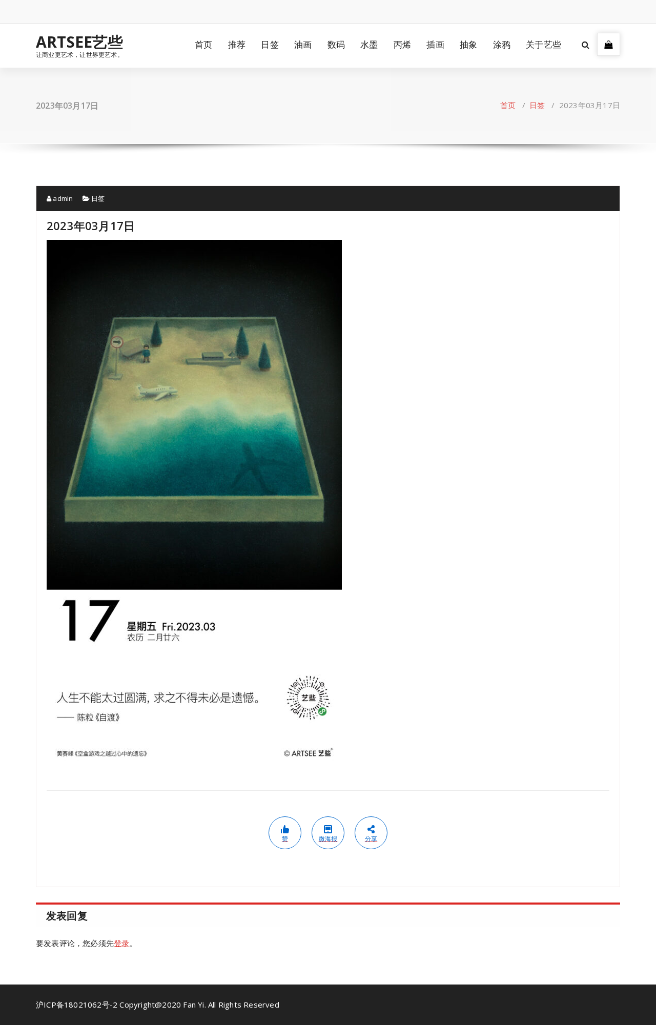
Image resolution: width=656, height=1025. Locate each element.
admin (62, 198)
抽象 (468, 44)
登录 (121, 943)
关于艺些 (543, 44)
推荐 (236, 44)
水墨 (369, 44)
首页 (203, 44)
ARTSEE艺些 (80, 42)
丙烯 (402, 44)
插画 (435, 44)
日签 (269, 44)
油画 (303, 44)
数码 (336, 44)
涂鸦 (501, 44)
